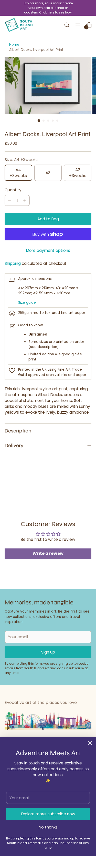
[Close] (90, 743)
